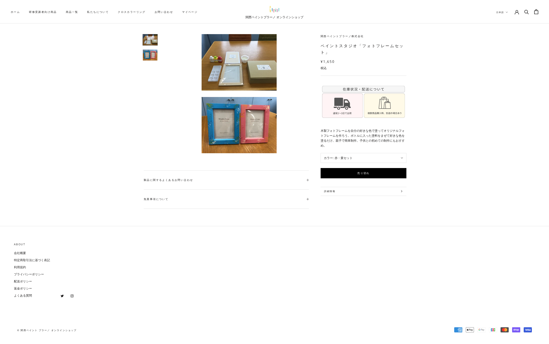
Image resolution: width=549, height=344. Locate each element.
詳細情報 (329, 191)
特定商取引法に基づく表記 (32, 260)
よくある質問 (23, 295)
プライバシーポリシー (29, 274)
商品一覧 (72, 12)
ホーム (15, 12)
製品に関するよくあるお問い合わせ (168, 180)
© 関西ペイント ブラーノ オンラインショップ (47, 330)
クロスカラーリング (132, 12)
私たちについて (98, 12)
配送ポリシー (23, 281)
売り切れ (363, 173)
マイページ (190, 12)
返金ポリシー (23, 288)
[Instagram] (72, 295)
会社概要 (20, 253)
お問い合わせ (164, 12)
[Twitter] (62, 295)
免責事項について (156, 199)
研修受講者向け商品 (43, 12)
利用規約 (20, 267)
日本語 (500, 12)
